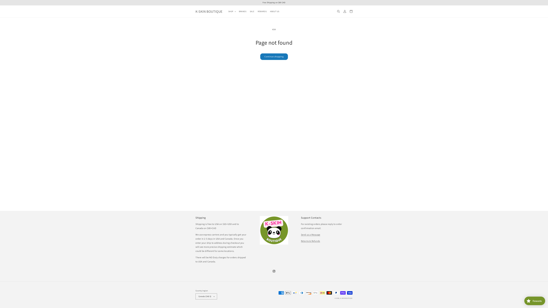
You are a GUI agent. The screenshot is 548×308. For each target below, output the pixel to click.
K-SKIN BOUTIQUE (346, 298)
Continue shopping (274, 56)
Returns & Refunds (310, 241)
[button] (232, 11)
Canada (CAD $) (205, 296)
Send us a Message (310, 234)
